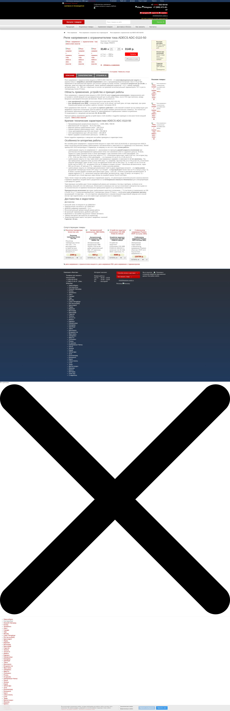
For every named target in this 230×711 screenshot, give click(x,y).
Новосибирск (73, 285)
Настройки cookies (153, 276)
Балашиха (72, 357)
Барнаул (72, 321)
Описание (70, 75)
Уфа (70, 298)
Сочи (70, 363)
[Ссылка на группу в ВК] (154, 272)
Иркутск (71, 337)
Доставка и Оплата (124, 27)
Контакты (153, 27)
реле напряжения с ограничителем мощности (82, 264)
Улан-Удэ (72, 373)
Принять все (161, 708)
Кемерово (72, 325)
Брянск (71, 370)
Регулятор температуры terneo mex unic (73, 237)
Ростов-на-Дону (74, 303)
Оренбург (72, 327)
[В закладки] (77, 258)
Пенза (71, 346)
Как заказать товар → (125, 276)
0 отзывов (113, 72)
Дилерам (132, 1)
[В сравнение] (81, 258)
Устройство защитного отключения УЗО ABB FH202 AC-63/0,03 (117, 238)
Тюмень (71, 316)
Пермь (71, 307)
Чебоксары (72, 352)
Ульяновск (72, 339)
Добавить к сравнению (111, 65)
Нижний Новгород (75, 289)
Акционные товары (86, 27)
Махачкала (72, 330)
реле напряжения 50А (106, 264)
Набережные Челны (76, 345)
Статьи (162, 1)
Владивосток (73, 332)
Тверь (71, 364)
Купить (133, 54)
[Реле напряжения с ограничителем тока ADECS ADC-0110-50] (81, 43)
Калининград (73, 355)
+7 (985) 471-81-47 (71, 281)
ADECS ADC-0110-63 (78, 117)
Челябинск (72, 293)
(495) (159, 5)
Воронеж (72, 309)
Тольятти (72, 318)
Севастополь (73, 361)
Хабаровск (72, 336)
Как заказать (140, 27)
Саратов (72, 314)
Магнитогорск (73, 366)
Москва (71, 300)
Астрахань (72, 343)
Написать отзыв (124, 72)
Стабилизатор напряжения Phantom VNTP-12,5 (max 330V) (139, 238)
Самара (71, 296)
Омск (70, 294)
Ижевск (71, 319)
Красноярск (73, 305)
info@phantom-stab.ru (160, 16)
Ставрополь (73, 375)
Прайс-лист (123, 1)
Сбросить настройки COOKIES (69, 709)
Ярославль (72, 334)
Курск (71, 359)
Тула (70, 354)
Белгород (72, 372)
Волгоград (72, 310)
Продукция (70, 27)
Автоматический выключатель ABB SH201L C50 (95, 238)
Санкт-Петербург (74, 301)
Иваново (72, 368)
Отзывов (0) (101, 75)
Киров (71, 350)
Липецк (71, 348)
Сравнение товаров (105, 27)
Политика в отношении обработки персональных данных (154, 274)
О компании (113, 1)
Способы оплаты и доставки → (128, 273)
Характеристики (85, 75)
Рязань (71, 341)
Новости (154, 1)
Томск (71, 328)
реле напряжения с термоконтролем (127, 264)
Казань (71, 291)
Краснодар (72, 312)
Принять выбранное (147, 708)
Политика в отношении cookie (87, 709)
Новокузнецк (73, 323)
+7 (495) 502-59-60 (71, 279)
